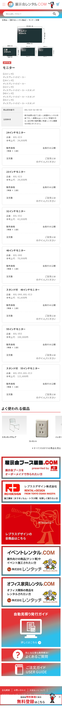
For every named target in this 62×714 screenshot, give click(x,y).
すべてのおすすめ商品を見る (47, 448)
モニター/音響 (34, 20)
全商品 (4, 20)
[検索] (54, 13)
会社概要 (6, 690)
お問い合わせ (20, 690)
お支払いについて (37, 690)
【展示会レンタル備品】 (18, 20)
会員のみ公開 (49, 147)
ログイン (40, 161)
